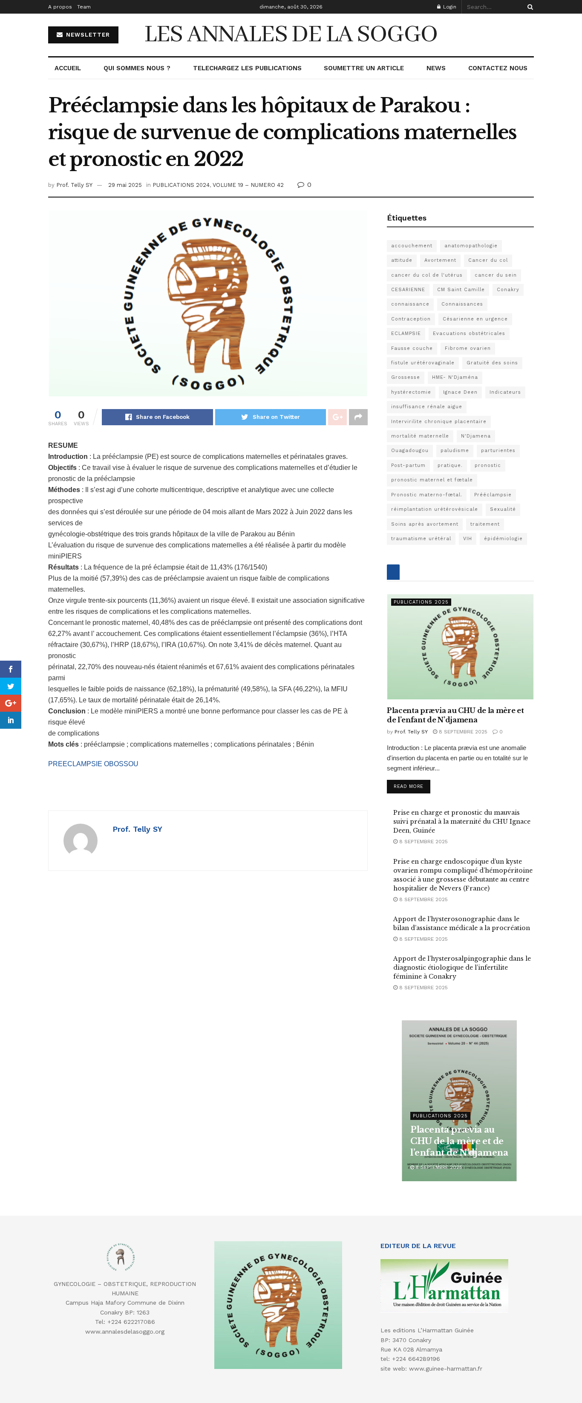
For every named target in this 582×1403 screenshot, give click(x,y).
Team (84, 7)
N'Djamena (476, 436)
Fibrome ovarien (468, 348)
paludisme (455, 450)
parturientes (498, 450)
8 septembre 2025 (462, 732)
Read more (409, 786)
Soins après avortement (424, 524)
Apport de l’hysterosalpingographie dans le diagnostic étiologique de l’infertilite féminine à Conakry (462, 967)
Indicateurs (505, 392)
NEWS (436, 68)
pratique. (450, 465)
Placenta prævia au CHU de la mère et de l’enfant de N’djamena (459, 1141)
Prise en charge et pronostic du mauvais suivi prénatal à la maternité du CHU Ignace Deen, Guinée (461, 821)
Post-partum (408, 465)
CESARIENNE (408, 289)
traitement (485, 524)
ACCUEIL (68, 68)
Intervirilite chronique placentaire (439, 421)
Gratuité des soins (492, 363)
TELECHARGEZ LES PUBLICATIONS (247, 68)
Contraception (411, 319)
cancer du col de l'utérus (427, 275)
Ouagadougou (410, 450)
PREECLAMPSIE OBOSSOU (93, 763)
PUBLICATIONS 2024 (181, 185)
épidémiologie (503, 538)
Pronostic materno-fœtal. (426, 495)
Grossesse (405, 377)
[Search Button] (528, 7)
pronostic (488, 465)
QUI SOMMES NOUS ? (137, 68)
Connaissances (462, 304)
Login (448, 7)
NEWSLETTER (87, 34)
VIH (467, 538)
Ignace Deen (460, 392)
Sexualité (503, 509)
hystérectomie (411, 392)
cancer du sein (496, 275)
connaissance (410, 304)
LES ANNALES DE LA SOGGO (291, 35)
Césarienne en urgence (475, 319)
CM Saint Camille (461, 289)
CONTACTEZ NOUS (497, 68)
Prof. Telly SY (74, 185)
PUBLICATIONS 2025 (421, 602)
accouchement (411, 246)
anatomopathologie (471, 246)
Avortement (440, 260)
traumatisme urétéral (421, 538)
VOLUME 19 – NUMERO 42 (248, 185)
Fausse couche (412, 348)
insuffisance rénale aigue (426, 406)
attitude (401, 260)
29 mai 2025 (125, 185)
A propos (60, 7)
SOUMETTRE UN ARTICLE (364, 68)
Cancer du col (488, 260)
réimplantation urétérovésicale (434, 509)
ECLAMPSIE (406, 333)
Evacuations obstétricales (469, 333)
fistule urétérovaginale (423, 363)
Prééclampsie (493, 495)
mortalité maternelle (420, 436)
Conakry (508, 289)
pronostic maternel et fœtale (432, 480)
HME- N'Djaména (455, 377)
